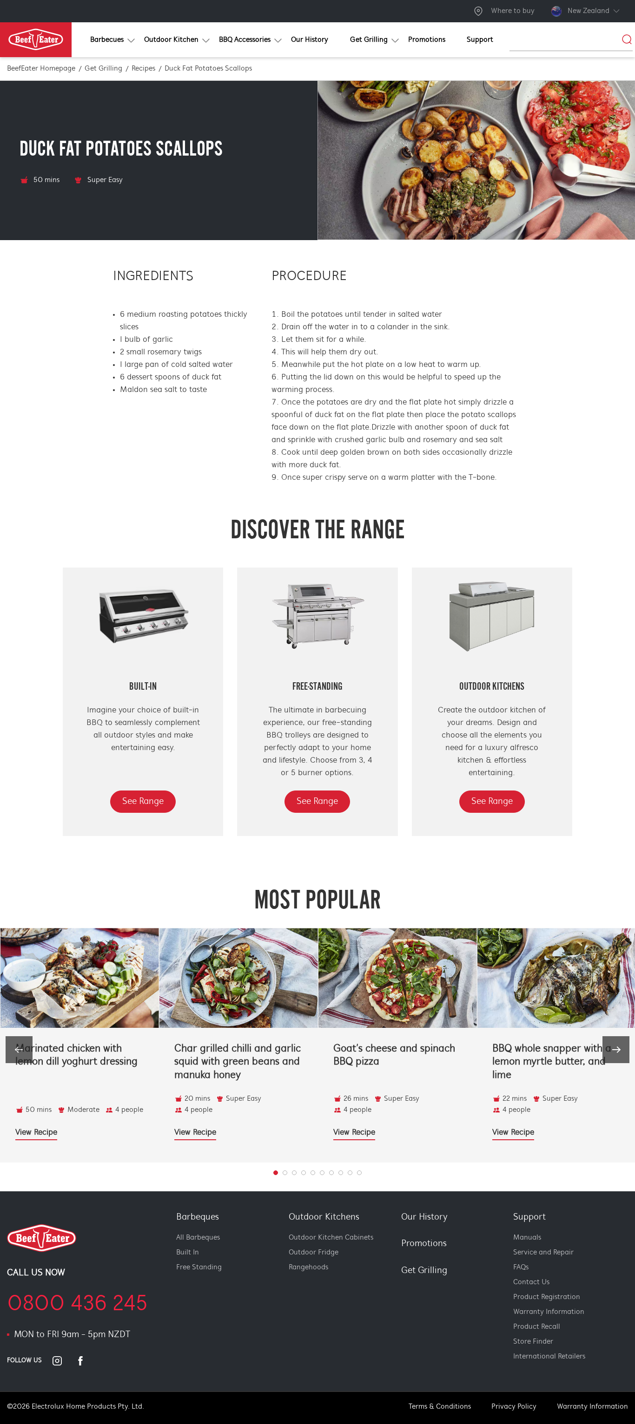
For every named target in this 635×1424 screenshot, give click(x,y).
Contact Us (531, 1282)
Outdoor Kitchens (324, 1217)
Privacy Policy (513, 1407)
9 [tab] (359, 1172)
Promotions (424, 1243)
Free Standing (199, 1267)
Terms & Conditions (440, 1407)
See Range (143, 801)
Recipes (143, 68)
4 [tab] (313, 1172)
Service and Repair (543, 1252)
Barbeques (197, 1217)
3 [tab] (303, 1172)
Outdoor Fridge (313, 1252)
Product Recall (536, 1327)
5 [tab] (322, 1172)
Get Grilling (103, 68)
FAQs (521, 1267)
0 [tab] (275, 1172)
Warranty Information (548, 1312)
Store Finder (533, 1342)
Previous (19, 1049)
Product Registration (546, 1297)
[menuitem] (106, 40)
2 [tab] (294, 1172)
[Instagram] (62, 1360)
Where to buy (513, 11)
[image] (79, 978)
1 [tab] (285, 1172)
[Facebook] (86, 1360)
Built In (187, 1252)
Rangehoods (308, 1267)
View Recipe (36, 1133)
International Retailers (549, 1356)
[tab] (395, 1287)
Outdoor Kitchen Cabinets (331, 1237)
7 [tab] (340, 1172)
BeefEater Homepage (41, 68)
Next (615, 1049)
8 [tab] (350, 1172)
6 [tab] (331, 1172)
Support (529, 1217)
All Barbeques (198, 1237)
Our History (424, 1217)
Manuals (527, 1237)
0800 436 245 (77, 1304)
